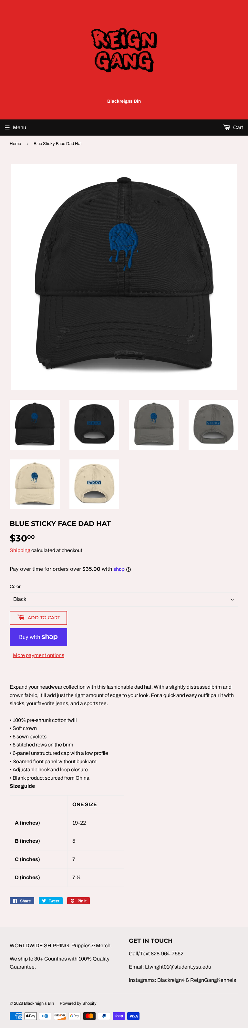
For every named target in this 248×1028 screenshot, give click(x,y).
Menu (19, 127)
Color (15, 586)
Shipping (20, 550)
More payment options (38, 655)
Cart (237, 127)
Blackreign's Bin (39, 1003)
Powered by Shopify (78, 1003)
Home (15, 143)
